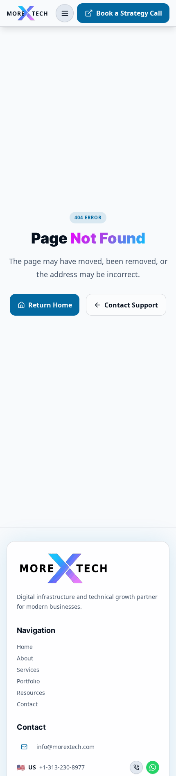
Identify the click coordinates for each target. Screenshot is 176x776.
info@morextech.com (65, 747)
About (25, 658)
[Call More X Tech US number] (136, 767)
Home (25, 647)
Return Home (50, 304)
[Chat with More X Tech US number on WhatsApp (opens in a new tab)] (152, 767)
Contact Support (131, 304)
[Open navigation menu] (65, 13)
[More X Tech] (63, 568)
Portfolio (28, 681)
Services (28, 670)
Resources (31, 692)
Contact (27, 704)
